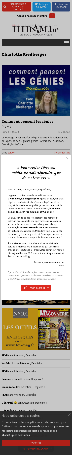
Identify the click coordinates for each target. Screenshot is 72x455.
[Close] (67, 158)
